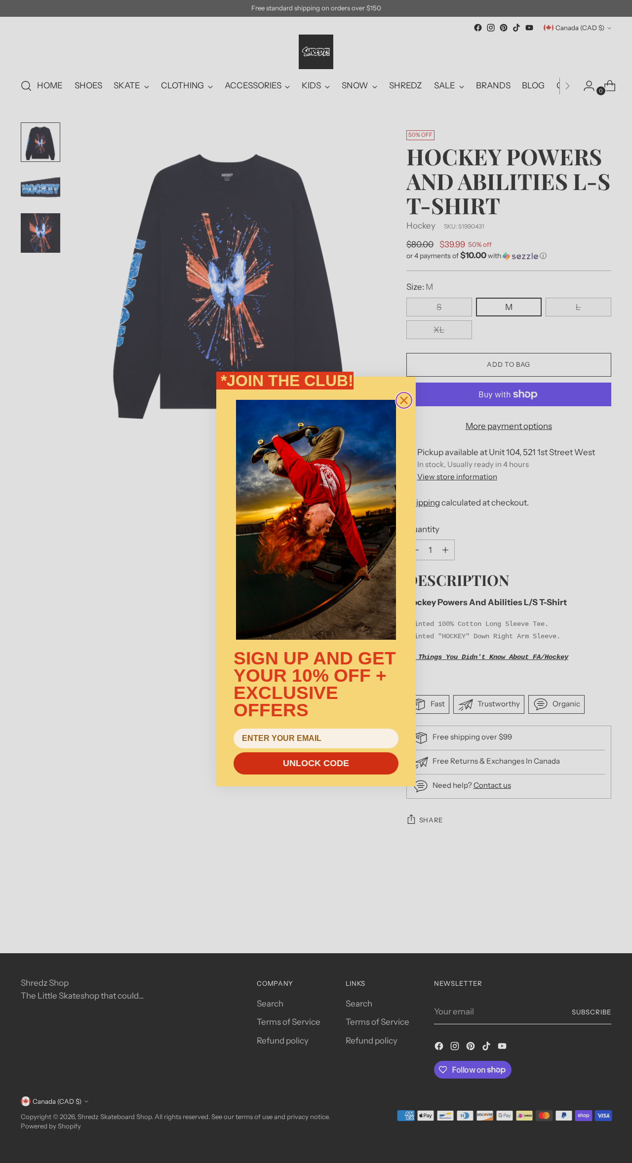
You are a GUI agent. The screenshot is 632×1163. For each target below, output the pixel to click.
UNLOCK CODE (316, 763)
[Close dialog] (404, 400)
